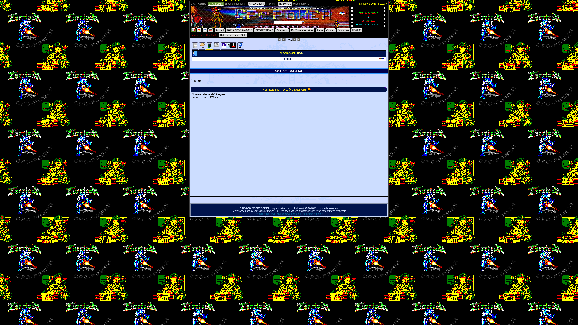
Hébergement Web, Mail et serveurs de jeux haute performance (289, 213)
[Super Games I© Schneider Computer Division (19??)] (368, 26)
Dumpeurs (281, 30)
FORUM (356, 30)
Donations (343, 30)
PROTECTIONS (264, 30)
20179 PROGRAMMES (239, 30)
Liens (320, 30)
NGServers (285, 3)
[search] (303, 21)
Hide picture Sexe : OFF (233, 35)
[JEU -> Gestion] (195, 55)
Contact (330, 30)
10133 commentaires (302, 30)
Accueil (220, 30)
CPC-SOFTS (216, 3)
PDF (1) (197, 81)
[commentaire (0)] (240, 46)
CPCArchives (256, 3)
